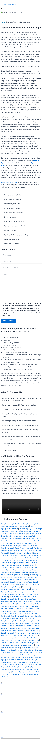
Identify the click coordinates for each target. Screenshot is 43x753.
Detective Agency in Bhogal (17, 609)
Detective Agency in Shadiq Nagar (12, 599)
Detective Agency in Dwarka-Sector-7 (13, 664)
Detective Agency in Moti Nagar (19, 589)
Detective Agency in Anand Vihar (28, 604)
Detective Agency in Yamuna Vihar (23, 611)
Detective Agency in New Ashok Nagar (23, 546)
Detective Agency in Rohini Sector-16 (25, 635)
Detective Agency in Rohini (11, 531)
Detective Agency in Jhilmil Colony (13, 655)
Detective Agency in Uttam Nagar (19, 628)
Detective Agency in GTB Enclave (21, 657)
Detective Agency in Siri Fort (25, 565)
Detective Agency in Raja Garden (21, 553)
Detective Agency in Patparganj (15, 550)
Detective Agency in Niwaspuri (30, 555)
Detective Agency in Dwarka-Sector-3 (27, 667)
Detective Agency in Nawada (30, 621)
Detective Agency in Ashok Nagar (12, 606)
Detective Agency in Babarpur (30, 623)
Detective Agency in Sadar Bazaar (17, 563)
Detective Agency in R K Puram (22, 672)
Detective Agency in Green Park (24, 536)
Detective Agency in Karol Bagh (17, 575)
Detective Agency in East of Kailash (25, 570)
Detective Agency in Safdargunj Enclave (22, 597)
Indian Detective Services (9, 182)
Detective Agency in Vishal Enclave (13, 626)
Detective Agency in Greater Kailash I (13, 534)
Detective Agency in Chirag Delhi (12, 643)
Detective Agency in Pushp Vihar (28, 631)
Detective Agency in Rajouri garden (13, 669)
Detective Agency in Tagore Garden (28, 584)
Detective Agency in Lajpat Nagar (17, 526)
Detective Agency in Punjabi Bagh (30, 529)
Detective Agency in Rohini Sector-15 (13, 638)
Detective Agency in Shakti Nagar (22, 616)
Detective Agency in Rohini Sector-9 (13, 633)
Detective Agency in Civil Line (24, 645)
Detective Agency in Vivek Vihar (11, 613)
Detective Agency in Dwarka (30, 531)
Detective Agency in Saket (10, 621)
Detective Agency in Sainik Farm (21, 582)
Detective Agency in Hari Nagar (11, 538)
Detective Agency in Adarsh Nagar (22, 601)
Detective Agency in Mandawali (11, 580)
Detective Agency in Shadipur (26, 618)
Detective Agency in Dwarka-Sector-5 (25, 662)
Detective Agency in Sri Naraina (11, 558)
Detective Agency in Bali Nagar (11, 524)
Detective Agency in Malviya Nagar (25, 577)
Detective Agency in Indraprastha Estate (19, 541)
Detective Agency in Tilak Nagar (11, 567)
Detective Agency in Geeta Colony (22, 650)
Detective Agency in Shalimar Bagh (13, 594)
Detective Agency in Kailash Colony (13, 572)
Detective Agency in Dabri (9, 623)
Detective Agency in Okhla (10, 548)
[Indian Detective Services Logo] (12, 12)
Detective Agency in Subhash (11, 587)
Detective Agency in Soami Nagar (26, 592)
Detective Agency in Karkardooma (30, 652)
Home (3, 22)
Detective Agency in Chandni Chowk (26, 640)
